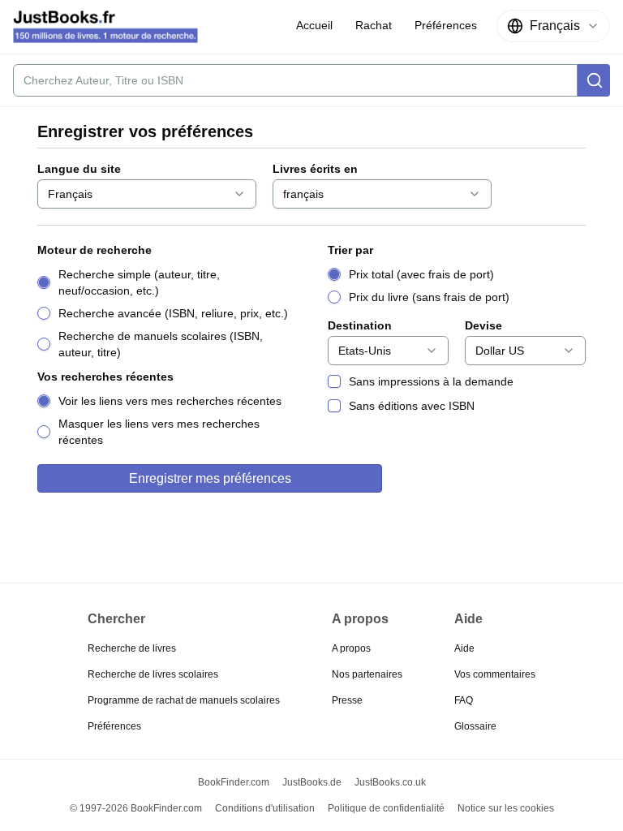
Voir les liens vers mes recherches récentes (169, 400)
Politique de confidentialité (386, 808)
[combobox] (553, 26)
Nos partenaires (367, 674)
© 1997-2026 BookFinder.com (136, 808)
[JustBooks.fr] (105, 27)
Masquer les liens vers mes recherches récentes (159, 431)
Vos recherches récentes (105, 376)
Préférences (114, 726)
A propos (351, 648)
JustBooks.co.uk (390, 782)
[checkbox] (334, 381)
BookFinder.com (233, 782)
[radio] (43, 282)
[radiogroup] (166, 313)
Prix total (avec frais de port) (421, 274)
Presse (347, 700)
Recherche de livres (132, 648)
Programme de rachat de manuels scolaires (184, 700)
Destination (360, 325)
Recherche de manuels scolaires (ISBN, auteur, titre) (160, 344)
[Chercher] (594, 80)
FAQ (463, 700)
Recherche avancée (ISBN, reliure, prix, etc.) (173, 313)
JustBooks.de (312, 782)
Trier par (350, 249)
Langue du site (79, 168)
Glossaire (475, 726)
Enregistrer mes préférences (210, 478)
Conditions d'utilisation (265, 808)
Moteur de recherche (94, 249)
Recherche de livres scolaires (153, 674)
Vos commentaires (494, 674)
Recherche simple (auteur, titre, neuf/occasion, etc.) (139, 282)
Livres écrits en (315, 168)
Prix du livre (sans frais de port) (429, 297)
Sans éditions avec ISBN (412, 405)
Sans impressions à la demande (431, 381)
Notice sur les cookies (506, 808)
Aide (464, 648)
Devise (483, 325)
